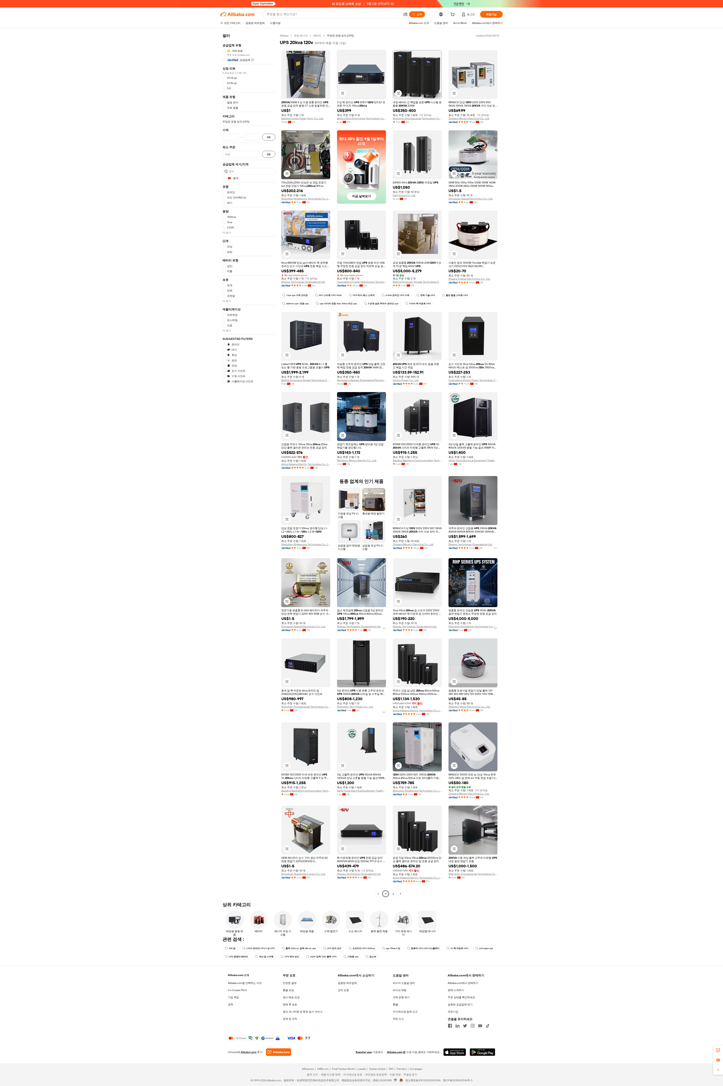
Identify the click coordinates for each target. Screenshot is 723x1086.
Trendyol (402, 1068)
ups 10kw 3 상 (393, 948)
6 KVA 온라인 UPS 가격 (397, 295)
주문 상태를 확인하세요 (461, 997)
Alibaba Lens (248, 1052)
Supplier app (364, 1052)
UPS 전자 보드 (334, 948)
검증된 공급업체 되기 (460, 1004)
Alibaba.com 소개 (238, 975)
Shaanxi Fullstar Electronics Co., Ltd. (469, 278)
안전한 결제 (290, 982)
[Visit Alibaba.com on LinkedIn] (457, 1025)
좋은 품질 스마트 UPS (457, 295)
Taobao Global (377, 1068)
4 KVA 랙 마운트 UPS (420, 303)
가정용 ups (352, 956)
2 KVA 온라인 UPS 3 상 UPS (260, 948)
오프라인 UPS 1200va (363, 948)
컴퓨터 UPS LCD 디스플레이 (425, 948)
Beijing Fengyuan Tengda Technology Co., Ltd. (417, 281)
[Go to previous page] (378, 893)
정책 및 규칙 (290, 1018)
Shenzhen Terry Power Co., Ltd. (355, 706)
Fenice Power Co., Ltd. (406, 380)
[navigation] (249, 465)
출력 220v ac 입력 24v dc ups (301, 948)
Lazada (362, 1068)
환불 (395, 1004)
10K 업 (232, 948)
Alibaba (284, 35)
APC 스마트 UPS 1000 (330, 295)
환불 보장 (288, 990)
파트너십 (453, 1011)
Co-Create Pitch (237, 990)
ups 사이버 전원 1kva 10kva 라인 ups (338, 303)
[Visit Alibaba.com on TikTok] (487, 1025)
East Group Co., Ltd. (404, 195)
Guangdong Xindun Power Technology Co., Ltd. (472, 380)
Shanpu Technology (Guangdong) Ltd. (303, 281)
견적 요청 (343, 990)
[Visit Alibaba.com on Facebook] (450, 1025)
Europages (416, 1068)
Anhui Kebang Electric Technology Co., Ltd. (305, 464)
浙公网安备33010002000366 (423, 1080)
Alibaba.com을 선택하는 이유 (245, 982)
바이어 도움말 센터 (404, 982)
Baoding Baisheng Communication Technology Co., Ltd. (417, 460)
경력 (230, 1004)
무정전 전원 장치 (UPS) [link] (340, 35)
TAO (390, 1068)
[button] (405, 14)
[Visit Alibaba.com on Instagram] (472, 1025)
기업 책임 (233, 997)
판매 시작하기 (456, 990)
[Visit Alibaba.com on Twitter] (465, 1025)
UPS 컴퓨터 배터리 (238, 956)
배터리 (317, 35)
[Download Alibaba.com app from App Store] (454, 1052)
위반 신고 (398, 1018)
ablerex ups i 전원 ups (297, 303)
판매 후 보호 (290, 1004)
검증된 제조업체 (347, 982)
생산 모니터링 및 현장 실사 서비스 (303, 1011)
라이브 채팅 (399, 990)
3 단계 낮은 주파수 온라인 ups (383, 303)
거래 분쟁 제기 (401, 997)
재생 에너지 (301, 35)
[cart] (453, 14)
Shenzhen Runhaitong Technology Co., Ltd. (472, 626)
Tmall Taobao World (343, 1068)
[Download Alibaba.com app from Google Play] (482, 1052)
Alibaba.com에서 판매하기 (463, 982)
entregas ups (486, 948)
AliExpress (308, 1068)
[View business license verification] (395, 1080)
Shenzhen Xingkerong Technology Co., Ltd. (305, 198)
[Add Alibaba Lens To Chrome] (278, 1052)
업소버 (372, 956)
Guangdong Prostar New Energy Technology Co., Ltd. (361, 281)
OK (269, 137)
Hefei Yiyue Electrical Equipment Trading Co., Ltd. (472, 460)
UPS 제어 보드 (291, 956)
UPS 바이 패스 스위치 (364, 295)
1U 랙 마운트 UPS (459, 948)
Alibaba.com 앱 (396, 1052)
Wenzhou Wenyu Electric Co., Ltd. (357, 460)
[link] (718, 1050)
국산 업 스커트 (266, 956)
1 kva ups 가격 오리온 (297, 295)
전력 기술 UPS (427, 295)
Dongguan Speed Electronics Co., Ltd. (470, 198)
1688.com (323, 1068)
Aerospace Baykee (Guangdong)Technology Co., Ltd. (361, 380)
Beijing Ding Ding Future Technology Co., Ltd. (361, 118)
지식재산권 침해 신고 (405, 1011)
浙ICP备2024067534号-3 (457, 1080)
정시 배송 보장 (291, 997)
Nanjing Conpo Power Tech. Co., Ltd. (302, 118)
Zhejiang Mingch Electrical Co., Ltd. (468, 118)
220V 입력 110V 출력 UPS (323, 956)
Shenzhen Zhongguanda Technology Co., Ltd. (417, 118)
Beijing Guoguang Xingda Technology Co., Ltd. (305, 380)
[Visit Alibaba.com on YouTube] (480, 1025)
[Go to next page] (400, 893)
